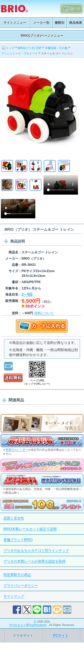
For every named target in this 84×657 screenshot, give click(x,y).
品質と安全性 (13, 518)
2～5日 (27, 294)
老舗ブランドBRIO (18, 540)
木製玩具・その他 (56, 48)
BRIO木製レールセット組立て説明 (30, 529)
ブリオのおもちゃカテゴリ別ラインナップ (36, 550)
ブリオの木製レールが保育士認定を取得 (34, 561)
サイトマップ (13, 596)
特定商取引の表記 (17, 575)
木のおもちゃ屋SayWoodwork (28, 625)
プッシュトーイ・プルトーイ (19, 53)
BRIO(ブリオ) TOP (30, 48)
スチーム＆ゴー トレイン (57, 53)
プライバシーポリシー (20, 585)
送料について (44, 313)
